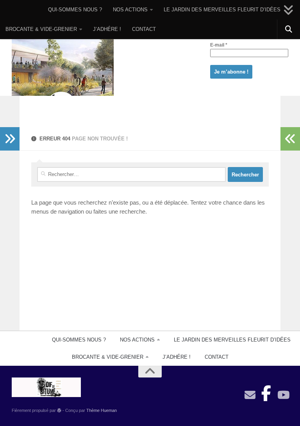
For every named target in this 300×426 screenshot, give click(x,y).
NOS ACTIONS (130, 10)
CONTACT (144, 29)
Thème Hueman (101, 410)
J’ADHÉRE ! (107, 29)
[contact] (250, 395)
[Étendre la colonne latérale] (10, 139)
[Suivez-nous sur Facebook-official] (266, 391)
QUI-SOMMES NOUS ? (75, 10)
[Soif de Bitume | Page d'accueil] (63, 79)
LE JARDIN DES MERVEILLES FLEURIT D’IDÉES (222, 10)
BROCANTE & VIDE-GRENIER (41, 29)
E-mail (218, 45)
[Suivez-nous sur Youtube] (282, 395)
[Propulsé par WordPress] (59, 410)
